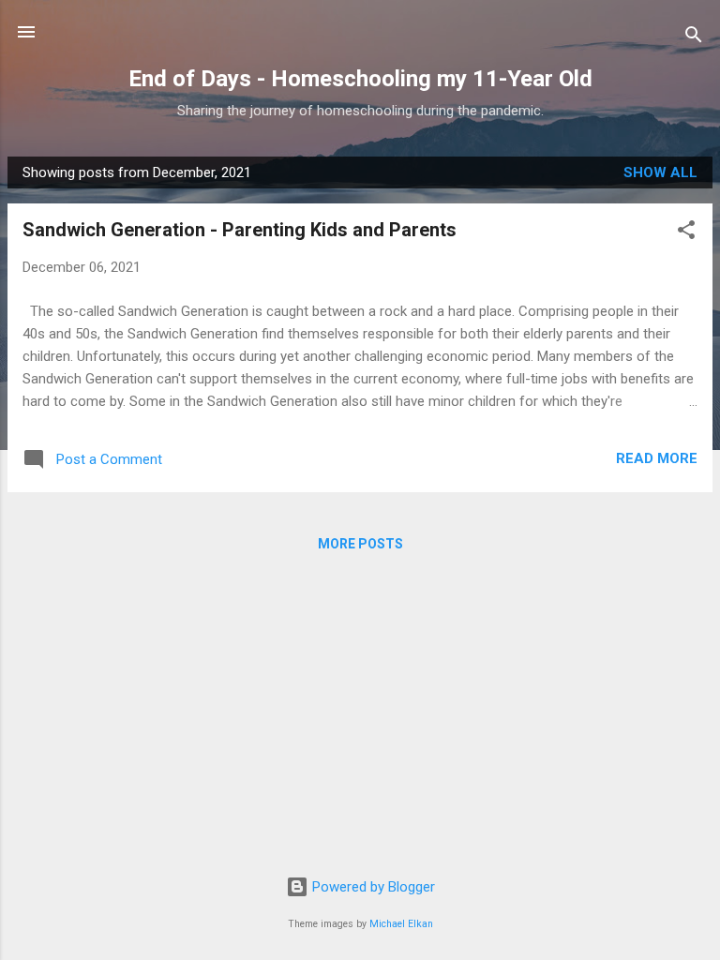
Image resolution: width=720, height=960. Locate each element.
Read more (657, 458)
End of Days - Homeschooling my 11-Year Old (360, 79)
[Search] (693, 38)
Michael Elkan (401, 924)
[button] (686, 233)
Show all (660, 172)
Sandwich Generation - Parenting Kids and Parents (239, 229)
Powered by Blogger (371, 886)
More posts (360, 543)
